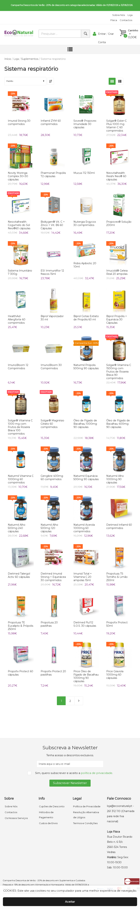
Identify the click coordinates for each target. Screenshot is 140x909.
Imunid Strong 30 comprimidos (19, 122)
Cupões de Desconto (52, 806)
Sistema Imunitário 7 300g (20, 272)
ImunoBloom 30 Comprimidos (51, 366)
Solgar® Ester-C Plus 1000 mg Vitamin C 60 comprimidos (116, 125)
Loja (16, 59)
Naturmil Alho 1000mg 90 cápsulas (115, 479)
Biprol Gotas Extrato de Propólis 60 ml (86, 318)
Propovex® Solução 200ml (118, 223)
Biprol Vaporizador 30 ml (52, 318)
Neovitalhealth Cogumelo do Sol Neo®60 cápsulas (19, 225)
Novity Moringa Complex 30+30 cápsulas (18, 176)
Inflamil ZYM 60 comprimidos (51, 122)
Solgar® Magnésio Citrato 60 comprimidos (52, 424)
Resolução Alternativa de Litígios (86, 815)
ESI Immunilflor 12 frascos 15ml (52, 272)
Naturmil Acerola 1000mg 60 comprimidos (84, 528)
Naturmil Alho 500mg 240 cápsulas (16, 528)
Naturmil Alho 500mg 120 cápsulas (49, 528)
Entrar (102, 33)
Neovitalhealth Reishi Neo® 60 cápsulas (116, 176)
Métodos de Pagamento (46, 815)
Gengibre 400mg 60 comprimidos (52, 477)
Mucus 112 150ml (84, 173)
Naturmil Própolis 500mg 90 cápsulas (86, 366)
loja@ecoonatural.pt (119, 806)
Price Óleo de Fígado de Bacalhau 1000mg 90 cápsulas (86, 676)
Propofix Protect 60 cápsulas (20, 673)
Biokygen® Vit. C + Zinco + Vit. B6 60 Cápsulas (53, 225)
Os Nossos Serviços (16, 818)
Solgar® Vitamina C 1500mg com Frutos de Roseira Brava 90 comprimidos (118, 371)
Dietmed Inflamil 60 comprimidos (119, 526)
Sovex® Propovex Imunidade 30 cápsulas (84, 124)
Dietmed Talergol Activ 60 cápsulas (19, 575)
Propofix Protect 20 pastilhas (53, 673)
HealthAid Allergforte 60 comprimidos (16, 319)
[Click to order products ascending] (50, 81)
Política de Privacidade (86, 806)
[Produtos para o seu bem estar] (18, 33)
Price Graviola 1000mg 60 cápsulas (114, 675)
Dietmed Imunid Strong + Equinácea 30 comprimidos (53, 577)
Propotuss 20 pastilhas (49, 624)
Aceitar (70, 901)
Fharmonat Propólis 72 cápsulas (53, 174)
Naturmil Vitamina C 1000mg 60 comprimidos (21, 479)
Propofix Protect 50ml (117, 624)
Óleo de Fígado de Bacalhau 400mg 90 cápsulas (118, 424)
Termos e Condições (85, 823)
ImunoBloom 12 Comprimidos (18, 366)
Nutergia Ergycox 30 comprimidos (84, 223)
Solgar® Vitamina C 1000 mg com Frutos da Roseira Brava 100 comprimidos (20, 427)
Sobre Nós (118, 15)
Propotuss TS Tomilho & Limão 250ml (117, 577)
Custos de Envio (48, 823)
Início (7, 59)
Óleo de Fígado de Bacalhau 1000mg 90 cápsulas (85, 424)
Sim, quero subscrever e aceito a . (74, 773)
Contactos (126, 20)
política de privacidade (96, 773)
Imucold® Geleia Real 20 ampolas (117, 272)
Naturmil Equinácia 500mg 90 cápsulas (86, 477)
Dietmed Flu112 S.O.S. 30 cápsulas (84, 624)
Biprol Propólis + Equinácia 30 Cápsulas (116, 319)
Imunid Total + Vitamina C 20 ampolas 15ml (82, 577)
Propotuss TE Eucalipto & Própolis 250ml (20, 626)
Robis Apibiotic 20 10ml (84, 265)
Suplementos (29, 59)
